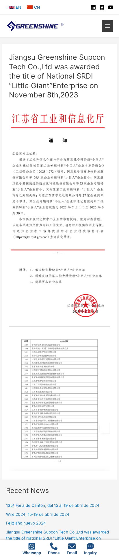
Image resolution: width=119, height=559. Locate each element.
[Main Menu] (108, 26)
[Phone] (53, 546)
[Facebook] (102, 7)
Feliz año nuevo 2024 (26, 523)
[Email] (72, 546)
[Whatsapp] (32, 546)
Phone (54, 553)
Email (72, 553)
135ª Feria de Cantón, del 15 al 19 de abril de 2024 (52, 505)
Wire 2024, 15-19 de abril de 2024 (37, 514)
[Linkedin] (93, 7)
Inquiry (90, 553)
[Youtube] (110, 7)
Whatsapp (32, 553)
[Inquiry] (90, 546)
